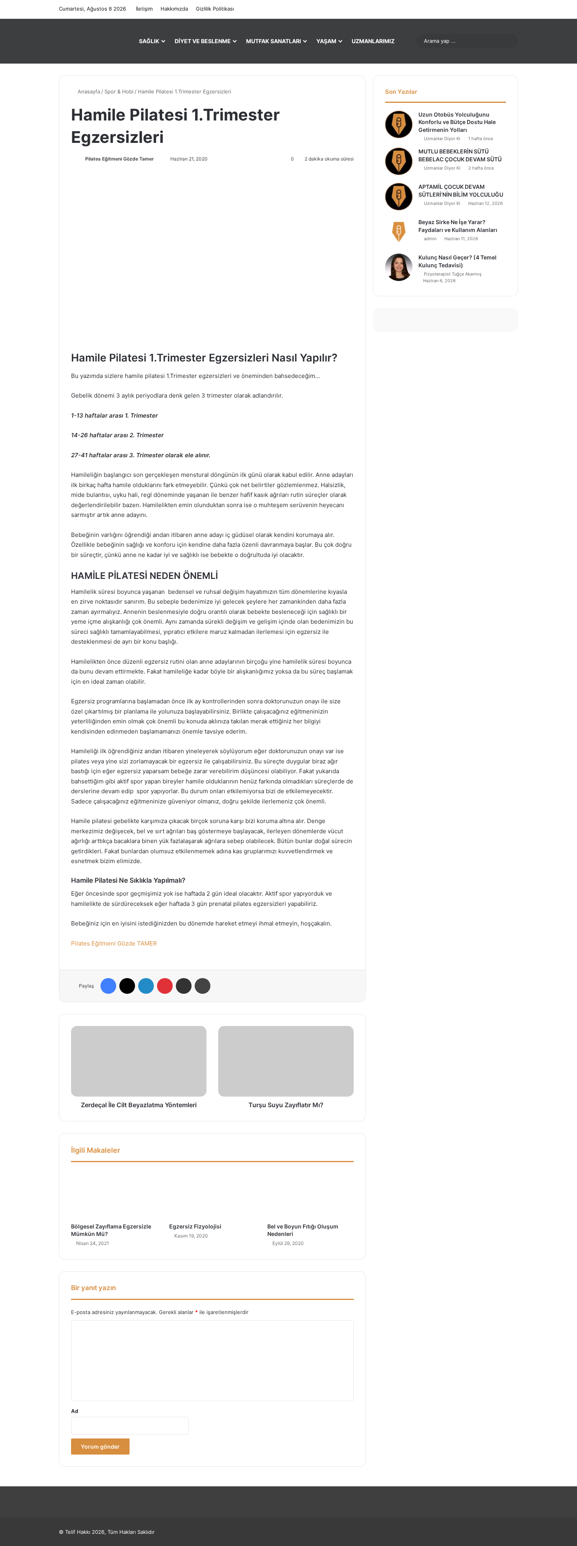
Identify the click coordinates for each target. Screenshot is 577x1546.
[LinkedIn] (146, 986)
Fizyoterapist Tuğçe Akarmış (453, 274)
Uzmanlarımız (373, 41)
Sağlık (149, 41)
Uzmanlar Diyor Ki (442, 138)
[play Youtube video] (212, 261)
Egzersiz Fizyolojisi (195, 1226)
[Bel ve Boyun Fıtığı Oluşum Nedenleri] (310, 1194)
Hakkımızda (174, 8)
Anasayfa (88, 91)
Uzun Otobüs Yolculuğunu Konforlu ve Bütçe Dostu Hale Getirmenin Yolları (457, 122)
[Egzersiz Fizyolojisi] (212, 1194)
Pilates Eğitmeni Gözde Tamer (119, 159)
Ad (74, 1411)
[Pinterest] (165, 986)
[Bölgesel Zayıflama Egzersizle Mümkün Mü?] (114, 1194)
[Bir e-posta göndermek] (157, 159)
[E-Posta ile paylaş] (184, 986)
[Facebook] (108, 986)
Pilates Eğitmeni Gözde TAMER (114, 943)
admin (430, 238)
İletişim (144, 8)
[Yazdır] (202, 986)
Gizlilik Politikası (215, 8)
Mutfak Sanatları (273, 41)
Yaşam (326, 41)
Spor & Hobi (118, 91)
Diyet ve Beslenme (203, 41)
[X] (127, 986)
